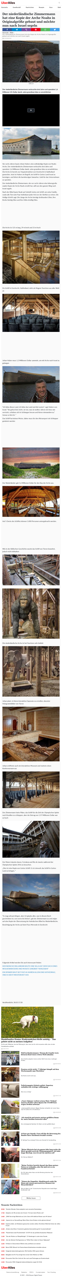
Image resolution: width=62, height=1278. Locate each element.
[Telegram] (16, 29)
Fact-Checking (51, 1272)
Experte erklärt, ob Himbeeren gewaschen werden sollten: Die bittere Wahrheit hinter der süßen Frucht (33, 1224)
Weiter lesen (31, 1198)
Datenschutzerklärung (12, 1272)
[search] (59, 2)
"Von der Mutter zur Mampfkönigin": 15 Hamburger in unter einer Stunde (26, 1236)
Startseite (4, 7)
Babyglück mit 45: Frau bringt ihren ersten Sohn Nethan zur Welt (24, 1254)
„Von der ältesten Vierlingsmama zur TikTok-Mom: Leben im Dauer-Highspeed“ (28, 1240)
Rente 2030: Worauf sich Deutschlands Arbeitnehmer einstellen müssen (26, 1247)
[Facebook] (7, 29)
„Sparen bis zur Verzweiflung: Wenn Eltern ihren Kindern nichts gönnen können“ (28, 1220)
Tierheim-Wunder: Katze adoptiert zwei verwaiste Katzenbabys (23, 1209)
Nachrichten (30, 7)
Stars (51, 7)
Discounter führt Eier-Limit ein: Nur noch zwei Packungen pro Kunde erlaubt (27, 1258)
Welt (59, 7)
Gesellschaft (17, 7)
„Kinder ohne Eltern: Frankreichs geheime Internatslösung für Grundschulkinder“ (28, 1229)
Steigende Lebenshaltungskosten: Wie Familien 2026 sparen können (25, 1251)
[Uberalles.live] (8, 2)
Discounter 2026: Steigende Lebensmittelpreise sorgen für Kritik (24, 1262)
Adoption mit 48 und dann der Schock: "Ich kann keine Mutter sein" (25, 1213)
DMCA (31, 1272)
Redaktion (24, 1272)
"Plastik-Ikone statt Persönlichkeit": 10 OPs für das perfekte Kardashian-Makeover (29, 1232)
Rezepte (41, 7)
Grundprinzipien (40, 1272)
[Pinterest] (36, 29)
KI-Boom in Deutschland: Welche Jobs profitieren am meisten (23, 1243)
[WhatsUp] (45, 29)
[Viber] (26, 29)
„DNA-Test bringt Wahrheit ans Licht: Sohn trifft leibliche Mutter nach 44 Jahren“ (29, 1216)
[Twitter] (55, 29)
